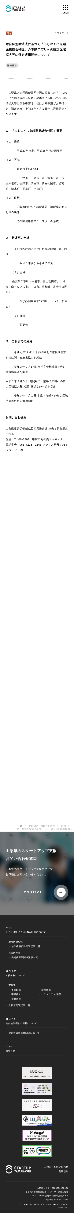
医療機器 (12, 65)
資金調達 (19, 768)
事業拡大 (19, 762)
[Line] (27, 478)
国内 (9, 33)
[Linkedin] (46, 485)
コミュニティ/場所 (25, 781)
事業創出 (19, 756)
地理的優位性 (22, 734)
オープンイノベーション (28, 726)
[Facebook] (46, 471)
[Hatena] (46, 478)
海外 (16, 795)
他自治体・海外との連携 (28, 789)
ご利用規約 (62, 1171)
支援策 (18, 750)
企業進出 (19, 775)
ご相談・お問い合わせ (56, 1166)
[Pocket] (27, 485)
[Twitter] (27, 471)
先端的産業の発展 (24, 742)
